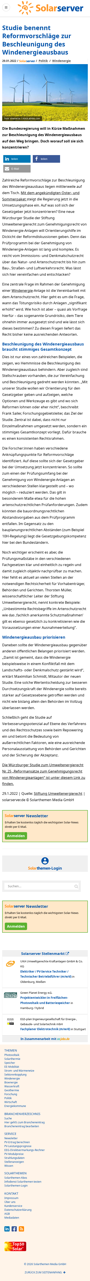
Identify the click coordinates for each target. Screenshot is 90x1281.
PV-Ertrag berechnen (17, 1142)
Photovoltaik (11, 1055)
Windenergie (61, 61)
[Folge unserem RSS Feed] (21, 1230)
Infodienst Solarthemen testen (22, 1182)
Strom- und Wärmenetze (19, 1070)
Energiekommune (15, 1106)
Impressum (11, 1198)
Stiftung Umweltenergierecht (58, 793)
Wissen (8, 1166)
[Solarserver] (50, 8)
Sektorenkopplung (15, 1074)
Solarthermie (12, 1059)
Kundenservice (13, 1206)
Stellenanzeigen (14, 1162)
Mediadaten (11, 1217)
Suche (8, 1118)
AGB (7, 1214)
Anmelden (16, 835)
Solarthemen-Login (16, 1185)
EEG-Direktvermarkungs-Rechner (24, 1150)
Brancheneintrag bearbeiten (21, 1126)
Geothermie (11, 1090)
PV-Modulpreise (14, 1154)
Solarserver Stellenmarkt (43, 953)
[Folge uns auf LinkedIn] (7, 1230)
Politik (43, 61)
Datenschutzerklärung (17, 1210)
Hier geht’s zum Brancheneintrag (24, 1122)
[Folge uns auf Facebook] (14, 1230)
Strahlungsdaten (14, 1158)
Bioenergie (11, 1082)
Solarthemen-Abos (15, 1178)
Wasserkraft (11, 1086)
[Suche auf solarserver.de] (76, 886)
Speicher (9, 1063)
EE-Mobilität (11, 1067)
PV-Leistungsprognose (17, 1146)
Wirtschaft (10, 1102)
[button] (17, 159)
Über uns (10, 1202)
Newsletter (11, 1138)
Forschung (10, 1094)
